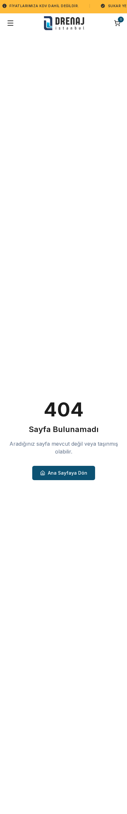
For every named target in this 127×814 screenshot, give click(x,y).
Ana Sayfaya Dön (67, 473)
